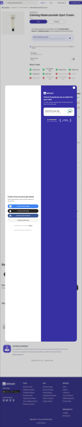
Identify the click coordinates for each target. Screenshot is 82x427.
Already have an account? (23, 225)
